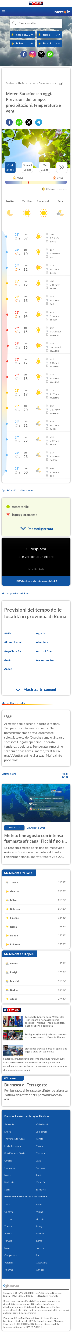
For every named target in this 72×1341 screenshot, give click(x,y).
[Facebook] (23, 54)
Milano (39, 1211)
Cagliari (40, 1269)
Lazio (38, 1160)
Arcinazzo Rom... (46, 660)
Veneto (40, 1138)
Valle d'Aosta (42, 1124)
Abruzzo (40, 1167)
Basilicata (9, 1182)
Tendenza (14, 827)
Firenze (40, 1233)
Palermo (8, 1269)
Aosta (39, 1204)
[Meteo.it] (62, 11)
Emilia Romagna (12, 1146)
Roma (39, 1240)
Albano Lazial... (14, 642)
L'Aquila (40, 1247)
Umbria (8, 1160)
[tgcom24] (36, 4)
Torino (7, 1204)
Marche (40, 1146)
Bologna (40, 1226)
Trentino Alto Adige (14, 1138)
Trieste (8, 1226)
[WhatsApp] (49, 54)
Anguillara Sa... (13, 651)
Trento (8, 1219)
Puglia (39, 1174)
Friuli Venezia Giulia (14, 1153)
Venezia (40, 1219)
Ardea (8, 668)
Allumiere (42, 642)
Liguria (7, 1131)
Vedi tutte (65, 775)
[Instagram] (32, 54)
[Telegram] (38, 122)
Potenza (8, 1262)
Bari (38, 1255)
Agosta (40, 633)
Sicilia (7, 1189)
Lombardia (41, 1131)
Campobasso (11, 1255)
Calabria (40, 1182)
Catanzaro (41, 1262)
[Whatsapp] (19, 122)
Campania (9, 1167)
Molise (7, 1174)
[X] (41, 54)
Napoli (7, 1247)
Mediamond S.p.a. (30, 1318)
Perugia (8, 1240)
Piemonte (9, 1124)
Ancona (8, 1233)
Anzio (8, 660)
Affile (7, 633)
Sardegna (41, 1189)
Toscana (40, 1153)
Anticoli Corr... (45, 651)
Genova (8, 1211)
